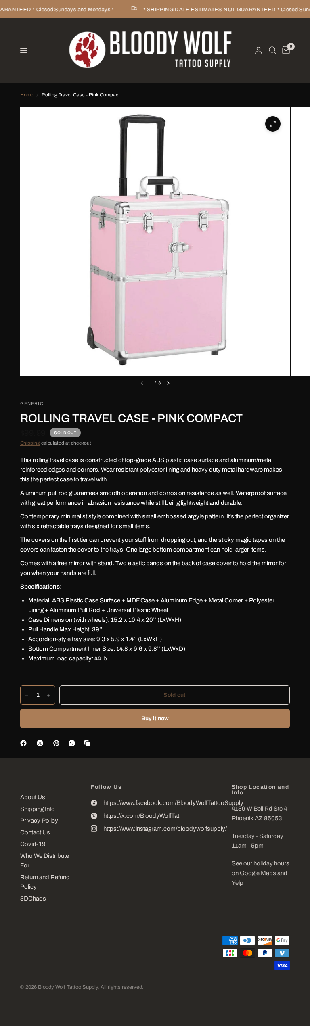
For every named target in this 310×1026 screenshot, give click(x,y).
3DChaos (33, 898)
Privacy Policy (39, 820)
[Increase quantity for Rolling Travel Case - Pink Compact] (49, 695)
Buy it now (155, 718)
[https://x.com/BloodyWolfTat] (41, 743)
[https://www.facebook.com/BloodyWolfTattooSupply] (25, 743)
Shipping (30, 443)
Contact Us (35, 832)
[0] (284, 50)
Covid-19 (33, 844)
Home (27, 95)
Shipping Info (37, 809)
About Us (32, 797)
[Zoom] (273, 124)
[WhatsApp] (73, 743)
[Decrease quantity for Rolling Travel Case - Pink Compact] (27, 695)
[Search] (272, 50)
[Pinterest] (58, 743)
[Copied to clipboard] (89, 743)
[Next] (168, 383)
